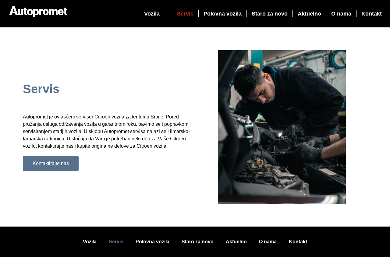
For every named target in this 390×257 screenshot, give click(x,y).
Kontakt (371, 14)
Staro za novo (270, 14)
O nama (341, 14)
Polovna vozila (223, 14)
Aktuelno (309, 14)
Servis (185, 14)
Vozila (152, 14)
